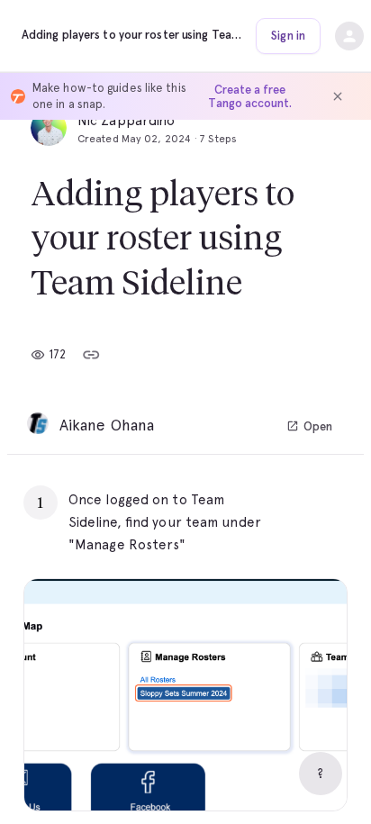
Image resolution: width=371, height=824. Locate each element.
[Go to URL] (295, 500)
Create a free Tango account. (250, 96)
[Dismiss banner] (337, 96)
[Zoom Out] (271, 774)
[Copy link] (91, 355)
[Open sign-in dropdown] (349, 36)
